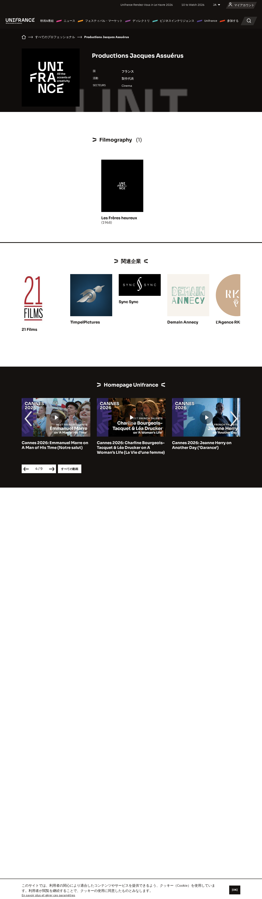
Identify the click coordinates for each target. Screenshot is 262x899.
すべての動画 (69, 469)
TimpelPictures (85, 322)
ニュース (69, 21)
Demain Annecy (182, 322)
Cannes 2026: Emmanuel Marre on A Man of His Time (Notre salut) (55, 445)
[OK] (235, 889)
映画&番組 (47, 21)
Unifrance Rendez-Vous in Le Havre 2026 (146, 5)
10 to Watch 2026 (192, 5)
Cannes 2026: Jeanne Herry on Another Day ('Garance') (202, 445)
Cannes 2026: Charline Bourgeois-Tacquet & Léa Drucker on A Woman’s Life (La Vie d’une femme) (131, 447)
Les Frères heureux (119, 218)
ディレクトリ (141, 21)
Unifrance (210, 21)
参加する (233, 21)
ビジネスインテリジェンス (177, 21)
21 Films (29, 329)
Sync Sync (128, 301)
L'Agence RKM (230, 322)
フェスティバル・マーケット (104, 21)
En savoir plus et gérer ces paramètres (48, 895)
